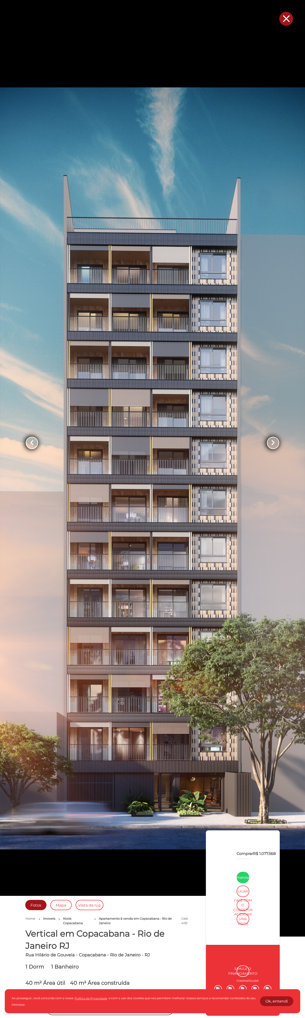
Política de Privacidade (91, 998)
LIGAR (243, 946)
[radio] (36, 905)
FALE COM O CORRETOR (243, 960)
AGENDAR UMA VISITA (243, 974)
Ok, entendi (276, 1001)
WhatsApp (243, 933)
